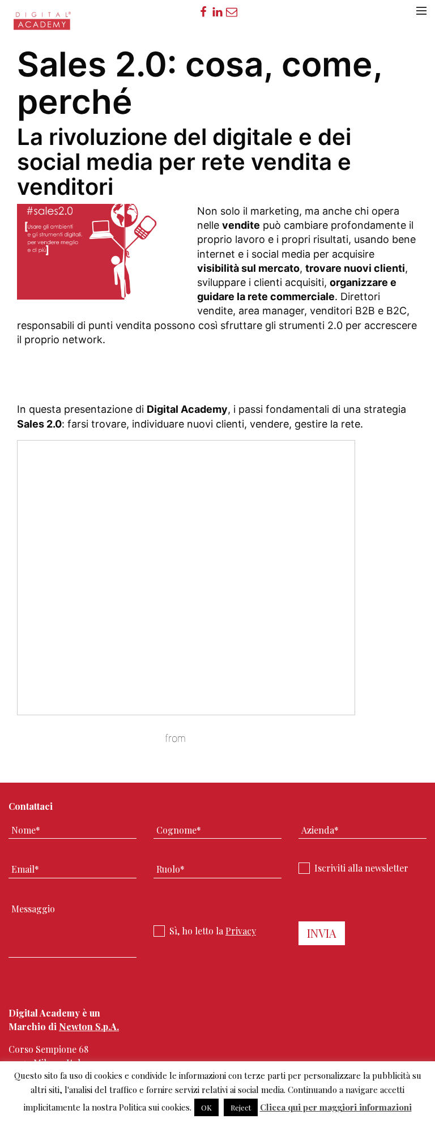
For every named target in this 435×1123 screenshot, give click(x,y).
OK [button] (206, 1107)
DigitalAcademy (225, 738)
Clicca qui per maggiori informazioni (336, 1107)
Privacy (240, 931)
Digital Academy (43, 24)
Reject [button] (241, 1107)
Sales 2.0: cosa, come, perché (90, 738)
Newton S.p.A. (89, 1026)
